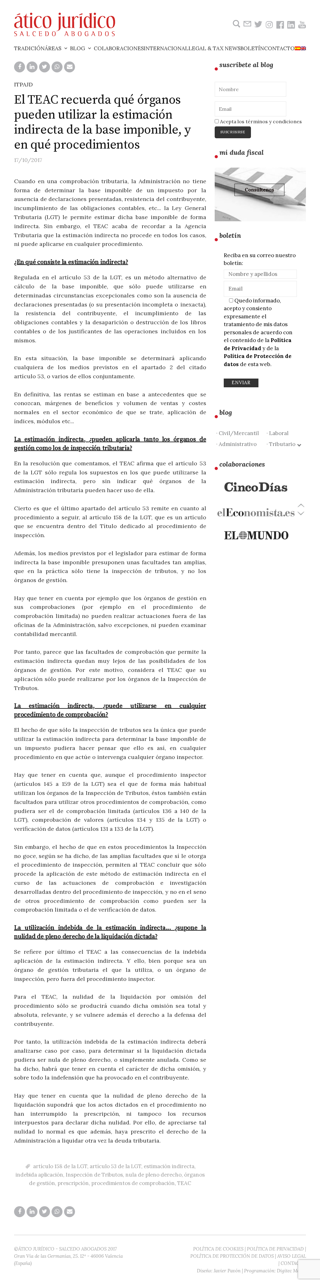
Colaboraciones (119, 48)
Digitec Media (291, 1271)
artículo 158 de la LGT (60, 1166)
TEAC (184, 1183)
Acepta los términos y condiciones (260, 121)
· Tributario (282, 444)
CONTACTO (293, 1263)
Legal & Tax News (214, 48)
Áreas (53, 48)
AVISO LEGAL (291, 1256)
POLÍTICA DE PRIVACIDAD (275, 1249)
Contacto (279, 48)
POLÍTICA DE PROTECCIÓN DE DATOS (232, 1256)
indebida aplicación (39, 1174)
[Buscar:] (235, 23)
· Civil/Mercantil (237, 433)
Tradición (29, 48)
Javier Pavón (227, 1271)
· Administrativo (236, 444)
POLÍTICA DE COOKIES (218, 1249)
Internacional (166, 48)
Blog (77, 48)
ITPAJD (23, 84)
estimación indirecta (169, 1166)
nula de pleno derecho (153, 1174)
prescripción (73, 1183)
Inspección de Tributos (94, 1174)
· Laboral (277, 433)
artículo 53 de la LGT (115, 1166)
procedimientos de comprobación (133, 1183)
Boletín (252, 48)
